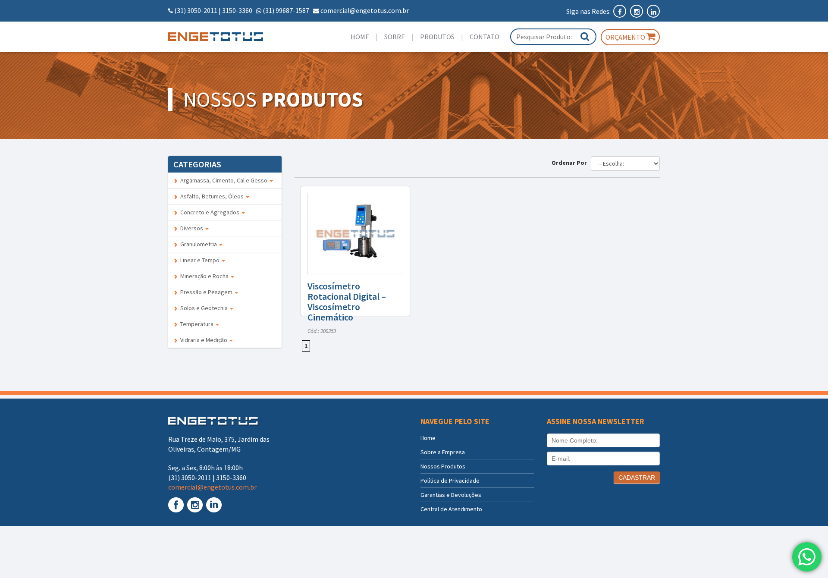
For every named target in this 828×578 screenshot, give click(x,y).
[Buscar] (584, 36)
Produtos (437, 36)
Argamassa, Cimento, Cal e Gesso (223, 180)
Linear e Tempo (199, 260)
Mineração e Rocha (204, 276)
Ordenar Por (571, 162)
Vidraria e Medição (203, 340)
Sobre (394, 36)
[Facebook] (620, 11)
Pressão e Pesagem (206, 292)
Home (360, 36)
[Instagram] (637, 11)
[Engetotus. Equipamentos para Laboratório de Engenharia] (225, 36)
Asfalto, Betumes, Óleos (211, 196)
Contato (484, 36)
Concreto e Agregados (209, 212)
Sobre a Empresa (442, 452)
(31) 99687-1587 (286, 10)
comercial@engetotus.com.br (364, 10)
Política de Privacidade (450, 480)
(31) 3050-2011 (195, 10)
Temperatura (196, 324)
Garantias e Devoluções (450, 495)
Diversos (191, 228)
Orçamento (625, 37)
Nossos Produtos (442, 466)
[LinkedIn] (653, 11)
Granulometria (198, 244)
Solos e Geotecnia (203, 308)
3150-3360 (237, 10)
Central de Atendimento (451, 509)
